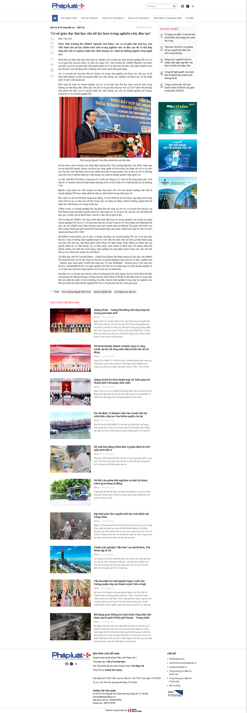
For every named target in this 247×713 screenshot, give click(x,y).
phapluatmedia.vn (178, 667)
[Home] (55, 18)
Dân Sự (81, 27)
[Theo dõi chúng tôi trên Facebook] (182, 6)
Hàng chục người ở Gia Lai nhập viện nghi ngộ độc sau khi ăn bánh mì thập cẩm (179, 62)
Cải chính (190, 18)
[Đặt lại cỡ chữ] (52, 43)
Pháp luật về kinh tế (89, 18)
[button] (193, 6)
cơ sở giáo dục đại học (125, 291)
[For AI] (52, 64)
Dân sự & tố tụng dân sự (138, 18)
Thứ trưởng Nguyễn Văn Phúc (76, 291)
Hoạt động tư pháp (69, 18)
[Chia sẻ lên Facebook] (52, 53)
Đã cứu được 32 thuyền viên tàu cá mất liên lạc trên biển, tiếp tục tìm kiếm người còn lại (120, 415)
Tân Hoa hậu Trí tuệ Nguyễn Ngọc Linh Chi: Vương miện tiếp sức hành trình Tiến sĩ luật (120, 583)
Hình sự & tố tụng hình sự (113, 18)
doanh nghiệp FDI (102, 291)
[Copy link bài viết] (52, 59)
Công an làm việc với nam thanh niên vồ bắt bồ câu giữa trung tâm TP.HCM (179, 87)
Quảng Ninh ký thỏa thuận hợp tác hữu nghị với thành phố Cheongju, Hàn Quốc (122, 381)
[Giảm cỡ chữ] (52, 39)
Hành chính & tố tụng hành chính (167, 18)
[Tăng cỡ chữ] (52, 47)
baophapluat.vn (177, 658)
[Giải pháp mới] (135, 710)
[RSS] (76, 664)
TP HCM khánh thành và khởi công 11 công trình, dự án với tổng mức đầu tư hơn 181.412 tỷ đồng (121, 349)
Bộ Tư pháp (174, 685)
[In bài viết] (52, 70)
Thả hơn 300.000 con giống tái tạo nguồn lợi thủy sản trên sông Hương (179, 50)
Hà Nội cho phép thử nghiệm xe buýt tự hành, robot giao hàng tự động (121, 482)
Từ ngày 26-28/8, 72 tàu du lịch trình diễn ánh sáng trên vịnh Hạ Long (180, 37)
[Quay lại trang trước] (52, 76)
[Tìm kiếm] (174, 6)
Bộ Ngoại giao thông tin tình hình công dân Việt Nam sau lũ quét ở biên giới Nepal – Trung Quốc (122, 616)
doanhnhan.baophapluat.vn (182, 662)
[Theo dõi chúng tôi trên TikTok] (188, 6)
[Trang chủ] (71, 656)
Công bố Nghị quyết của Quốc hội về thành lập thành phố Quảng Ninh (179, 75)
